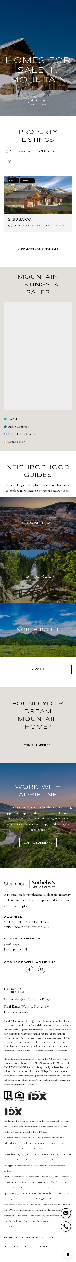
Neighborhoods (16, 1246)
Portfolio (49, 1237)
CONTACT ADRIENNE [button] (38, 842)
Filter (17, 162)
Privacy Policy (40, 999)
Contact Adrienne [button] (38, 745)
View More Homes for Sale (38, 249)
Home (8, 1237)
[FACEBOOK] (32, 100)
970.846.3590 (12, 944)
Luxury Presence (16, 1012)
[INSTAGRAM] (44, 100)
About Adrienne (26, 1237)
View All (38, 669)
